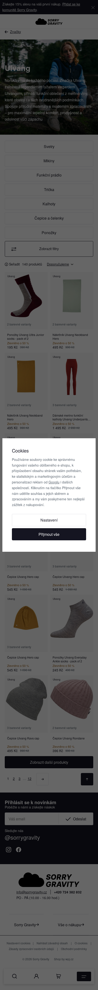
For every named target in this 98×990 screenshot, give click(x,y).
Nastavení (49, 520)
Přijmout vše (49, 534)
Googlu (54, 482)
